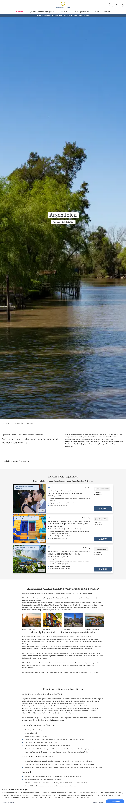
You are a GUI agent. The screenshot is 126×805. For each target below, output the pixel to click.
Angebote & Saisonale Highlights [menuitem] (40, 12)
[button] (63, 498)
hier (88, 797)
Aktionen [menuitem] (19, 12)
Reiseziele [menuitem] (63, 12)
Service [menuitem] (96, 12)
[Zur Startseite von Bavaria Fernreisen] (63, 4)
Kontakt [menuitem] (107, 12)
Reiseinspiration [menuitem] (80, 12)
